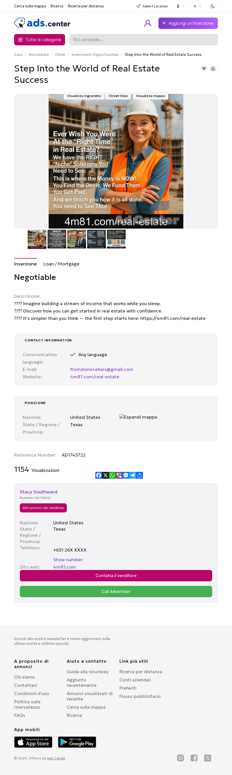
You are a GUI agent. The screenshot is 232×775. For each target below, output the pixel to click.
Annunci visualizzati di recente (90, 696)
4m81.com (64, 567)
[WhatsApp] (112, 475)
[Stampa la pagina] (213, 69)
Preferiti (127, 688)
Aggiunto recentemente (81, 682)
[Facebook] (98, 475)
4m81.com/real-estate (94, 376)
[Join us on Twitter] (207, 758)
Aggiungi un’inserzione (191, 23)
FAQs (19, 715)
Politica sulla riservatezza (27, 704)
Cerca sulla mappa (30, 6)
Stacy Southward (38, 492)
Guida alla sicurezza (87, 671)
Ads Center (56, 758)
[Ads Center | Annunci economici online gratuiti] (42, 26)
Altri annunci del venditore (43, 508)
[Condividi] (139, 475)
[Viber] (119, 475)
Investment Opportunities (95, 54)
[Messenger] (126, 475)
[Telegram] (132, 475)
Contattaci (25, 685)
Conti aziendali (135, 680)
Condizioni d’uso (31, 693)
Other (60, 54)
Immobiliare (39, 54)
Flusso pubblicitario (140, 696)
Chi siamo (24, 677)
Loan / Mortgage (62, 264)
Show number (68, 559)
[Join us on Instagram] (180, 758)
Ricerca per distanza (86, 6)
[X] (105, 475)
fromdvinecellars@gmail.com (101, 369)
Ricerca (57, 6)
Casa (18, 54)
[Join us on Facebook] (194, 758)
